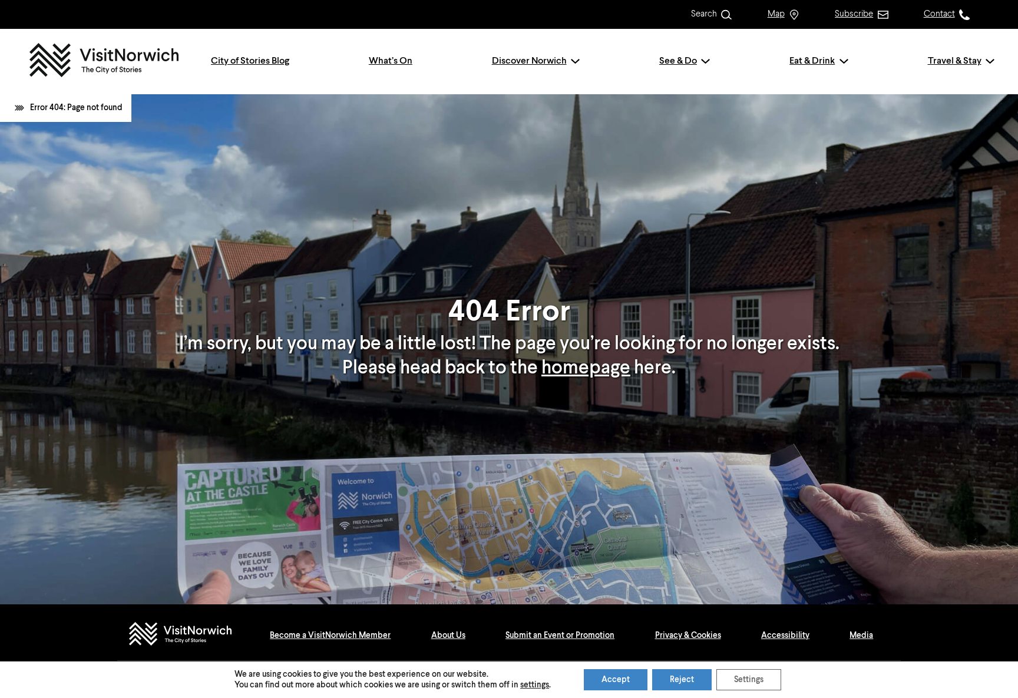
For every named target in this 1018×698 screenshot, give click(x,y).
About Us (448, 635)
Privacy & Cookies (688, 635)
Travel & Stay (954, 61)
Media (861, 635)
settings (534, 685)
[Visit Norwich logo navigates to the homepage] (191, 635)
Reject (682, 680)
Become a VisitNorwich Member (330, 635)
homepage (585, 368)
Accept (615, 680)
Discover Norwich (529, 61)
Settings (749, 680)
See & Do (678, 61)
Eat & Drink (812, 61)
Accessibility (785, 635)
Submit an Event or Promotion (559, 635)
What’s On (390, 61)
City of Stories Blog (250, 61)
